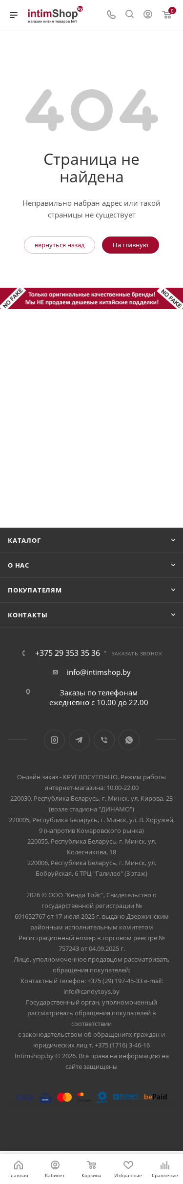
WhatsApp (129, 740)
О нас (18, 565)
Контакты (27, 615)
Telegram (79, 740)
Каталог (24, 540)
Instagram (54, 740)
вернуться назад (59, 244)
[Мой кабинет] (147, 15)
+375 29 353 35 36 (67, 653)
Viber (104, 740)
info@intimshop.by (99, 672)
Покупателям (35, 590)
